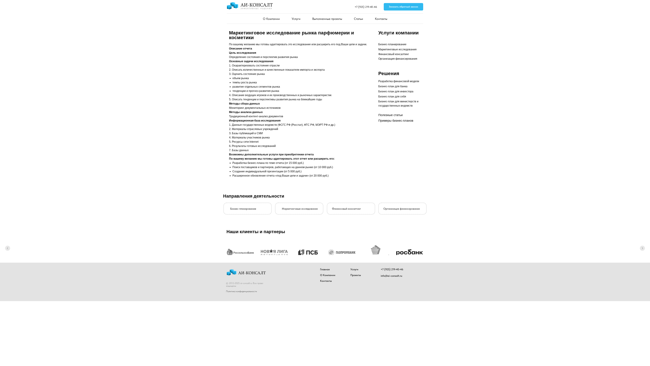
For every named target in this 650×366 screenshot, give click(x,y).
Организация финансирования (397, 58)
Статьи (358, 19)
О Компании (271, 19)
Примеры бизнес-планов (395, 120)
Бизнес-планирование (392, 44)
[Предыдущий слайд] (7, 248)
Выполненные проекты (327, 19)
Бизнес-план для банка (392, 86)
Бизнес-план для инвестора (395, 91)
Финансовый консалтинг (393, 54)
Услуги (296, 19)
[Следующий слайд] (642, 248)
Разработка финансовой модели (398, 81)
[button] (403, 7)
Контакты (381, 19)
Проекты (355, 275)
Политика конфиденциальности (241, 291)
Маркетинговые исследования (397, 49)
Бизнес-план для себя (392, 96)
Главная (325, 269)
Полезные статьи (390, 115)
